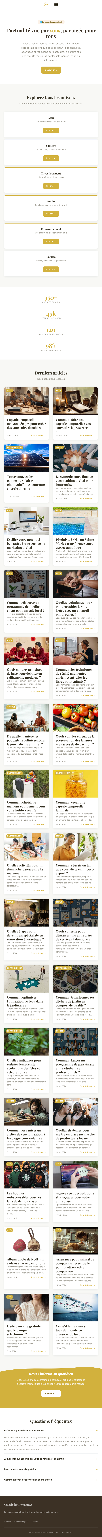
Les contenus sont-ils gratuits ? (21, 1469)
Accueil (7, 1521)
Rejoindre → (51, 1393)
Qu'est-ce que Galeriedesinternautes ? (25, 1430)
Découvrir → (51, 70)
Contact (35, 1521)
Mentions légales (21, 1521)
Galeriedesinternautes (18, 1504)
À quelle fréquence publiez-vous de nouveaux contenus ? (34, 1458)
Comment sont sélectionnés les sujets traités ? (29, 1479)
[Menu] (56, 4)
